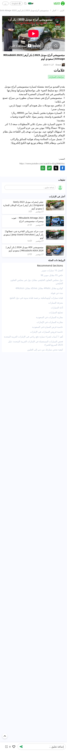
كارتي (62, 10)
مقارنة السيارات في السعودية (49, 317)
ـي (5, 3)
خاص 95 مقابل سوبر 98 (52, 275)
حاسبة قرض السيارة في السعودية (47, 327)
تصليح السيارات (56, 312)
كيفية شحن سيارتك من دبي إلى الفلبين (45, 349)
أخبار (54, 10)
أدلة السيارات (57, 307)
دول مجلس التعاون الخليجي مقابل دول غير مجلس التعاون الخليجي (36, 281)
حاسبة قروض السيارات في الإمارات (46, 331)
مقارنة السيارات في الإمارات (50, 322)
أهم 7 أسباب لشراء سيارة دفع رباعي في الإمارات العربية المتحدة (33, 336)
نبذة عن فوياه (57, 293)
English (15, 3)
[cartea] (59, 3)
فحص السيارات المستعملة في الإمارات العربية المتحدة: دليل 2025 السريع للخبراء (35, 343)
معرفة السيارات (55, 302)
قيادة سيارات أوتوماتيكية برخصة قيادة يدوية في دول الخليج (36, 297)
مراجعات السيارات (56, 76)
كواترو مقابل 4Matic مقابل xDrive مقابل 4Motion (39, 288)
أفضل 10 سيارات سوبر (52, 270)
